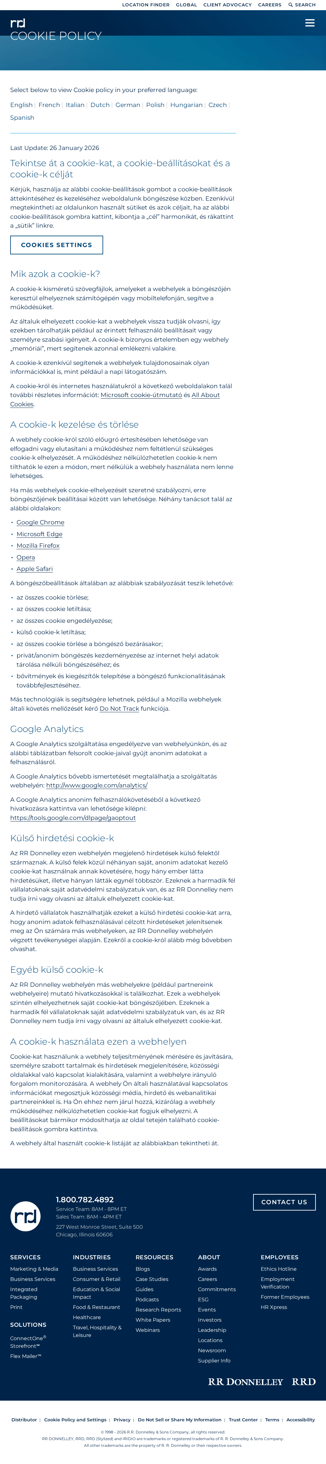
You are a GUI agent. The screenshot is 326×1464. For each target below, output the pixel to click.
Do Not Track (119, 708)
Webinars (148, 1330)
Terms (272, 1420)
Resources (155, 1257)
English (21, 105)
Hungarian (186, 105)
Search (305, 4)
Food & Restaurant (96, 1307)
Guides (144, 1289)
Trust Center (243, 1420)
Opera (26, 557)
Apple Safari (35, 568)
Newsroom (212, 1350)
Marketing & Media (34, 1269)
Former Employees (285, 1297)
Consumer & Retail (96, 1279)
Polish (155, 105)
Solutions (28, 1325)
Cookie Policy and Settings (75, 1420)
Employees (280, 1257)
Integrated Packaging (24, 1293)
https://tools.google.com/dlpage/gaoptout (73, 817)
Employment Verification (278, 1283)
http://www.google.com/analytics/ (96, 785)
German (128, 105)
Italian (75, 105)
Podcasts (147, 1300)
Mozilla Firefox (38, 545)
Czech (218, 105)
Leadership (212, 1330)
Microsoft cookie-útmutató (141, 395)
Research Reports (158, 1310)
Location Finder (146, 4)
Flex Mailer (25, 1356)
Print (16, 1307)
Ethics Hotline (279, 1269)
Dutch (100, 105)
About (209, 1257)
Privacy (122, 1420)
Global (186, 4)
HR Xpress (274, 1307)
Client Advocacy (227, 4)
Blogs (143, 1269)
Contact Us (284, 1202)
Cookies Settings (56, 245)
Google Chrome (40, 522)
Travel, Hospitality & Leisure (97, 1331)
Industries (92, 1257)
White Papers (153, 1320)
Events (207, 1310)
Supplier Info (214, 1361)
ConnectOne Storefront (28, 1341)
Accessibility (301, 1420)
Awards (207, 1269)
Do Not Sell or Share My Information (180, 1420)
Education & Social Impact (96, 1293)
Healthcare (87, 1317)
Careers (270, 4)
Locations (210, 1340)
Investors (210, 1320)
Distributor (24, 1420)
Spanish (22, 117)
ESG (203, 1300)
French (49, 105)
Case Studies (152, 1279)
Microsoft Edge (39, 534)
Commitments (217, 1289)
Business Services (32, 1279)
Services (25, 1257)
